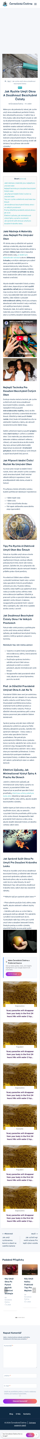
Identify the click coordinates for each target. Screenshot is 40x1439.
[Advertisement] (20, 29)
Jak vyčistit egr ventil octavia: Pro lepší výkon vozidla (30, 1238)
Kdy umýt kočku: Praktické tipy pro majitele (28, 1285)
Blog (11, 1414)
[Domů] (5, 81)
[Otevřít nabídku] (35, 4)
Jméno (7, 1376)
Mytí (20, 87)
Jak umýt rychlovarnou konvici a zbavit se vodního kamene (9, 1240)
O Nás (18, 1414)
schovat (22, 179)
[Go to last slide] (6, 1290)
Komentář (8, 1346)
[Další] (34, 1290)
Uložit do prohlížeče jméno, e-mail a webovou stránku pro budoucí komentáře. (20, 1393)
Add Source (30, 1434)
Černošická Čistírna (17, 104)
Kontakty (27, 1414)
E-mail (7, 1386)
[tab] (16, 1317)
